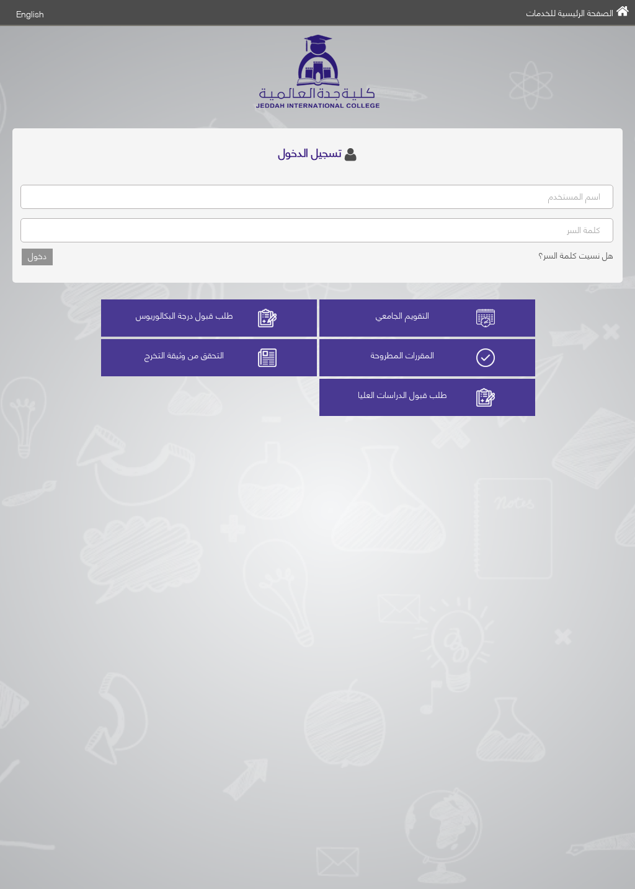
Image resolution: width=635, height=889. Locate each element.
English (30, 13)
